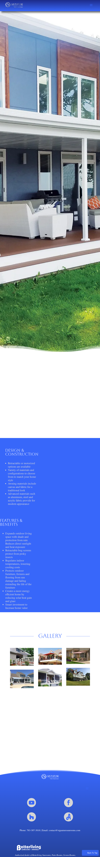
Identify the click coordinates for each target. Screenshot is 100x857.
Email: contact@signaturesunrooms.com (61, 830)
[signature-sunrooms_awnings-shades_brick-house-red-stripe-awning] (78, 656)
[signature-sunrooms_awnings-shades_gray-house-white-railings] (50, 677)
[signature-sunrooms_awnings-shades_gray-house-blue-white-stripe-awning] (22, 679)
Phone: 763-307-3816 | (31, 830)
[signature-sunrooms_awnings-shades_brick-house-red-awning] (50, 656)
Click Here (50, 747)
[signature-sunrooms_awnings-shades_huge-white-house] (78, 677)
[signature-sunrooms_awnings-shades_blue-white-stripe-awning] (22, 657)
